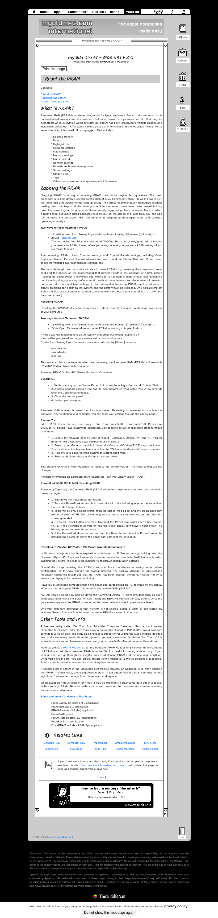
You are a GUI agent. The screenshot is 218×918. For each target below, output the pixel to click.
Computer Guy (76, 742)
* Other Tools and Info (54, 101)
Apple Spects (150, 748)
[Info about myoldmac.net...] (32, 13)
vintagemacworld (125, 742)
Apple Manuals (125, 748)
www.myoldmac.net (62, 837)
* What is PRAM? (51, 94)
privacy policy (175, 906)
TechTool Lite (68, 237)
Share (100, 777)
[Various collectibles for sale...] (99, 13)
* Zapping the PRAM (53, 97)
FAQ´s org (150, 742)
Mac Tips (100, 748)
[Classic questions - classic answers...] (132, 13)
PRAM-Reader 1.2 (74, 647)
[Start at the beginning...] (45, 13)
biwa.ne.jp (76, 748)
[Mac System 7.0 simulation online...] (116, 13)
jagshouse (51, 748)
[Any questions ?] (170, 13)
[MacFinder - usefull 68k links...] (185, 13)
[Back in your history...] (182, 102)
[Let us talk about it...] (183, 56)
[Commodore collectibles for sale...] (78, 13)
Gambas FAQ (52, 742)
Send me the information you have (103, 765)
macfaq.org (101, 742)
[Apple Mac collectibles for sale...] (59, 13)
